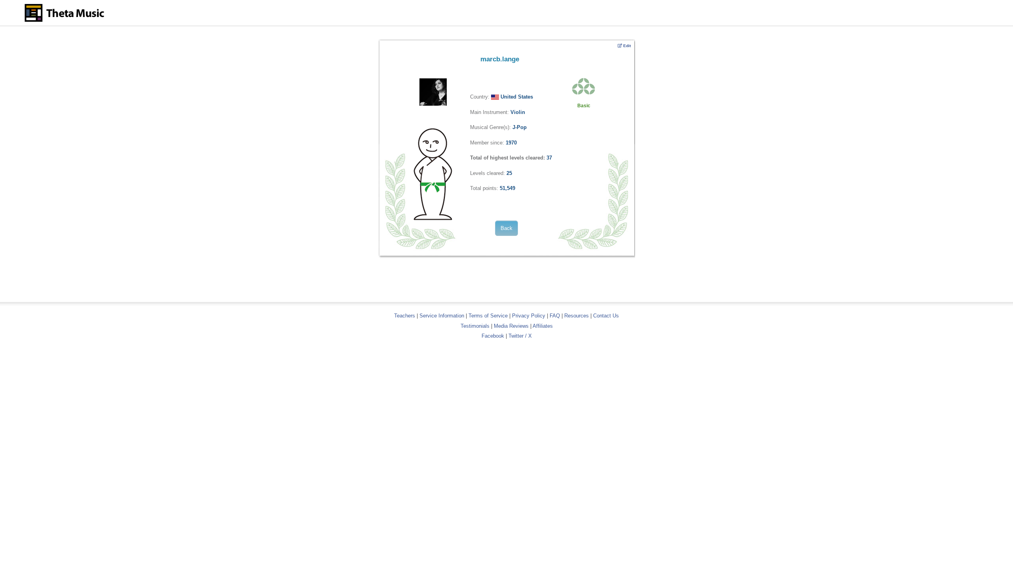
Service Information (441, 316)
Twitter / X (520, 336)
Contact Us (606, 316)
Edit (626, 46)
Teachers (405, 316)
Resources (576, 316)
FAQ (555, 316)
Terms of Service (488, 316)
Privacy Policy (528, 316)
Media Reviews (511, 326)
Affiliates (543, 326)
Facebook (493, 336)
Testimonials (475, 326)
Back (506, 228)
